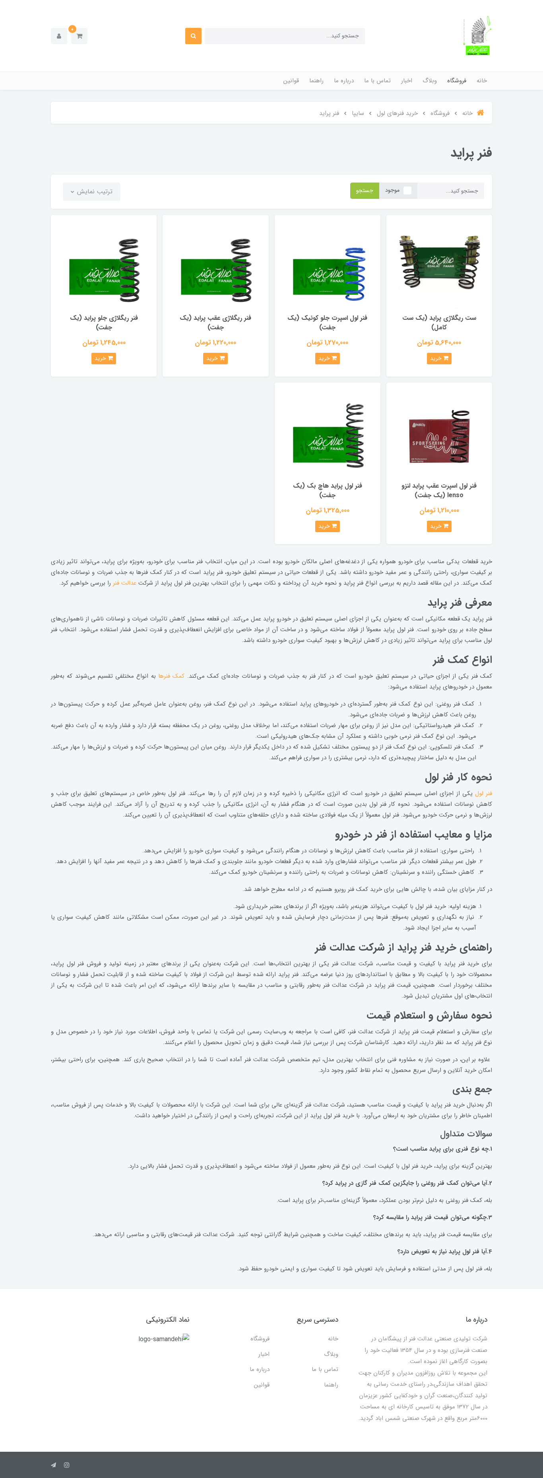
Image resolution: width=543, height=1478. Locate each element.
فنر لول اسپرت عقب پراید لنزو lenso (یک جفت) (439, 490)
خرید (436, 358)
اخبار (406, 81)
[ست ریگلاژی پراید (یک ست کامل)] (439, 267)
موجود (392, 190)
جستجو (364, 190)
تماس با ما (377, 81)
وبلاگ (430, 81)
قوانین (291, 81)
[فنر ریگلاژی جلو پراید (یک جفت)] (104, 267)
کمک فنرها (171, 676)
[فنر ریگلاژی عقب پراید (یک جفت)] (215, 267)
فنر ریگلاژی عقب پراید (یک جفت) (215, 323)
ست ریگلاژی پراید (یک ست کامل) (439, 323)
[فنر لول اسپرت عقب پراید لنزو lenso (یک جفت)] (439, 435)
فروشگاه (456, 81)
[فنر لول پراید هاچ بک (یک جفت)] (327, 435)
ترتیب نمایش (93, 191)
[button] (79, 36)
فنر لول (483, 793)
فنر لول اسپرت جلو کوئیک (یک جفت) (327, 323)
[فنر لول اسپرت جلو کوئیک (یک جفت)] (327, 267)
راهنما (316, 81)
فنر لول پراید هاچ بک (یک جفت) (327, 490)
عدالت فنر (124, 583)
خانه (482, 81)
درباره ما (344, 81)
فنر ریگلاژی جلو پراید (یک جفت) (104, 323)
